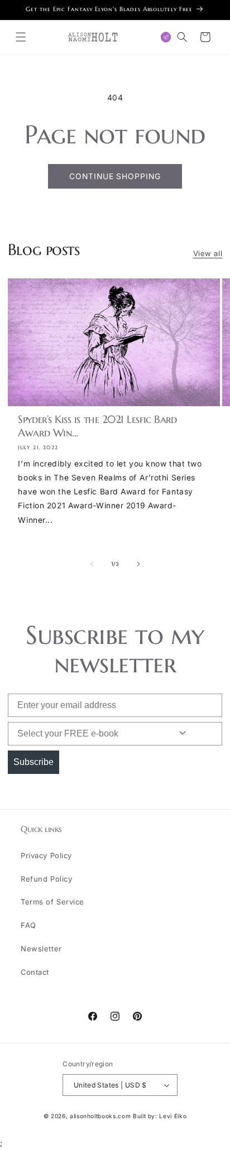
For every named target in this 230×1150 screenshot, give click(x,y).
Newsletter (41, 948)
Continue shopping (115, 176)
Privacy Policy (46, 855)
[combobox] (82, 734)
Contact (35, 972)
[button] (20, 37)
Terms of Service (52, 901)
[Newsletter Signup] (166, 37)
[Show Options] (182, 734)
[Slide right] (138, 564)
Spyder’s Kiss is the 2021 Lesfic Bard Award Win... (97, 426)
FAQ (28, 925)
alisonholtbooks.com (100, 1116)
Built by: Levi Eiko (159, 1116)
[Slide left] (91, 564)
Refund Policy (46, 878)
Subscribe (33, 762)
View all (207, 253)
